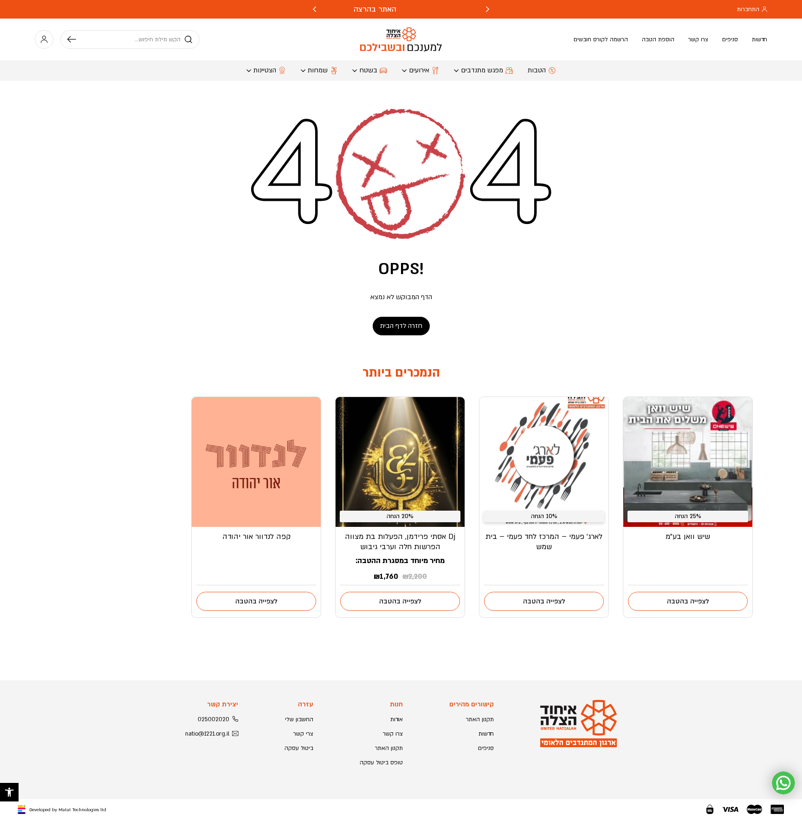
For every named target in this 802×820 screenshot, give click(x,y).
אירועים (419, 70)
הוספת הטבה (658, 39)
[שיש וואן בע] (688, 462)
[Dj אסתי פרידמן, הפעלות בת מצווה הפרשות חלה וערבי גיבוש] (400, 462)
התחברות (748, 9)
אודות (396, 719)
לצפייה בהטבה (688, 601)
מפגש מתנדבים (482, 70)
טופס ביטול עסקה (381, 762)
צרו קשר (698, 39)
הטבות (537, 70)
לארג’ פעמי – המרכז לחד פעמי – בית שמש (543, 542)
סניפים (730, 39)
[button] (9, 792)
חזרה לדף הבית (401, 325)
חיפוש (75, 39)
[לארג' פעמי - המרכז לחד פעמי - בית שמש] (544, 462)
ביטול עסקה (299, 748)
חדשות (759, 39)
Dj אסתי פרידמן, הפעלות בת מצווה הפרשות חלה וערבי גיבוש (400, 542)
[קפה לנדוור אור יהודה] (256, 462)
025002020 (213, 719)
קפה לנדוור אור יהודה (256, 537)
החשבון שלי (299, 719)
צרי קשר (303, 733)
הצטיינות (264, 70)
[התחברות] (44, 39)
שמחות (318, 70)
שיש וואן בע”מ (688, 537)
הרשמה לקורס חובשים (601, 39)
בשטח (368, 70)
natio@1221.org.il (207, 733)
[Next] (314, 9)
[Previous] (487, 9)
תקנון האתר (480, 719)
